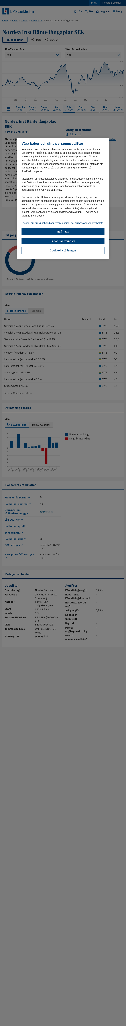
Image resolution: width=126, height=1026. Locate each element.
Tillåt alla (63, 231)
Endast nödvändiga (63, 241)
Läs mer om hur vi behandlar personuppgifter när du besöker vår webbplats (62, 223)
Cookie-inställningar (63, 250)
